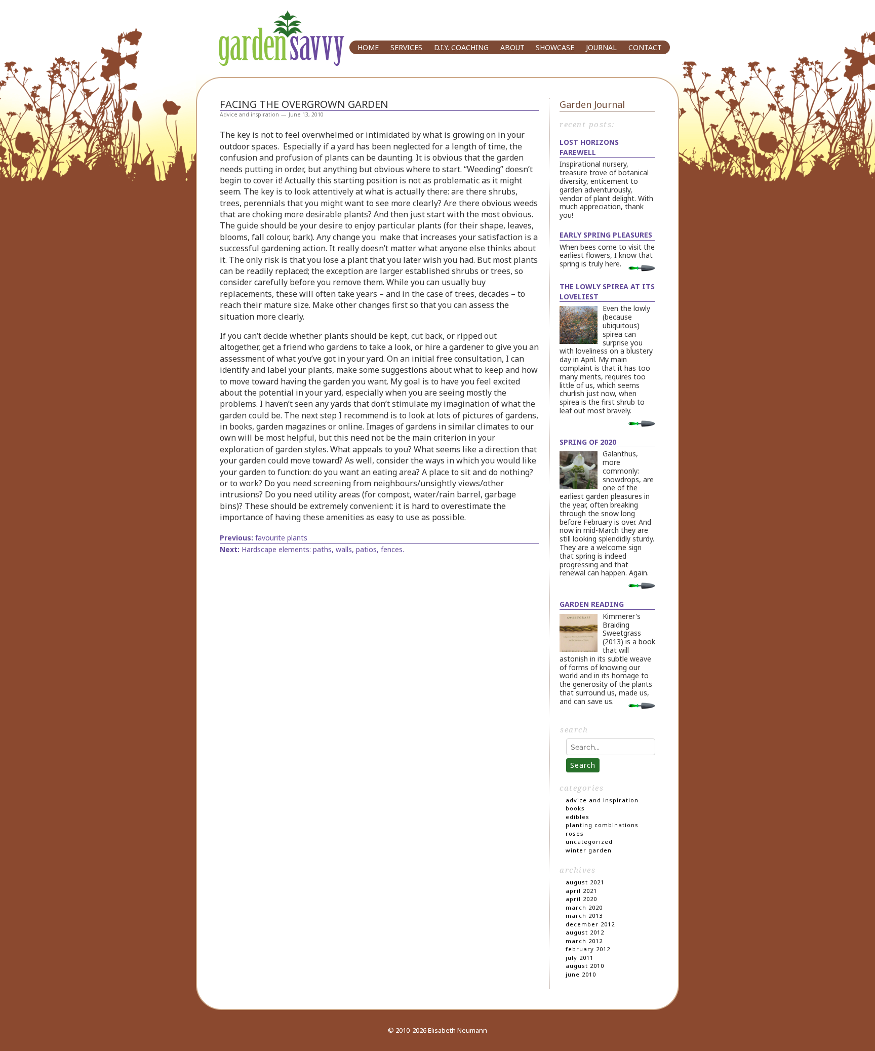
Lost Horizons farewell (589, 147)
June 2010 (581, 974)
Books (575, 808)
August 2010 (585, 965)
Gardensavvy (267, 18)
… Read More (637, 268)
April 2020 (581, 899)
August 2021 (585, 882)
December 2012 (590, 924)
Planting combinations (602, 825)
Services (406, 47)
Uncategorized (589, 841)
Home (368, 47)
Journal (601, 47)
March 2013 (584, 915)
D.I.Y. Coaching (461, 47)
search (574, 729)
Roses (575, 833)
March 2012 (584, 941)
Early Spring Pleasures (606, 235)
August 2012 (585, 932)
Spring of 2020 (588, 442)
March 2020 (584, 907)
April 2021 (581, 890)
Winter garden (589, 850)
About (512, 47)
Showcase (555, 47)
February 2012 (588, 949)
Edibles (577, 817)
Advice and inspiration (249, 114)
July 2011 (579, 957)
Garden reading (592, 604)
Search (582, 765)
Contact (645, 47)
